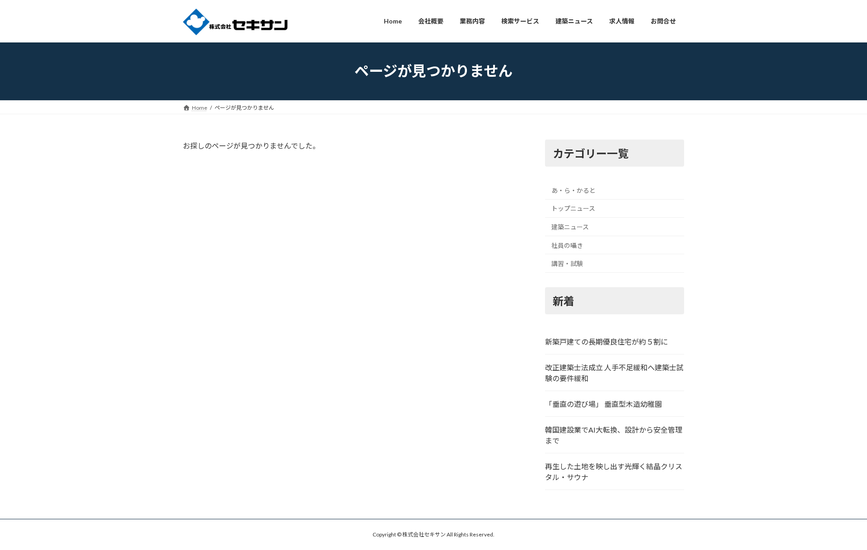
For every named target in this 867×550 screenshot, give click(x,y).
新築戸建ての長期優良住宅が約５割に (606, 341)
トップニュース (573, 208)
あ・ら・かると (573, 190)
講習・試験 (567, 263)
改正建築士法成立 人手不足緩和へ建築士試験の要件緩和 (614, 372)
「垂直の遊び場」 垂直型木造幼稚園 (603, 404)
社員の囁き (567, 245)
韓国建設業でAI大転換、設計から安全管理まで (613, 435)
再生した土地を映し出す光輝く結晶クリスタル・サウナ (613, 471)
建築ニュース (570, 227)
